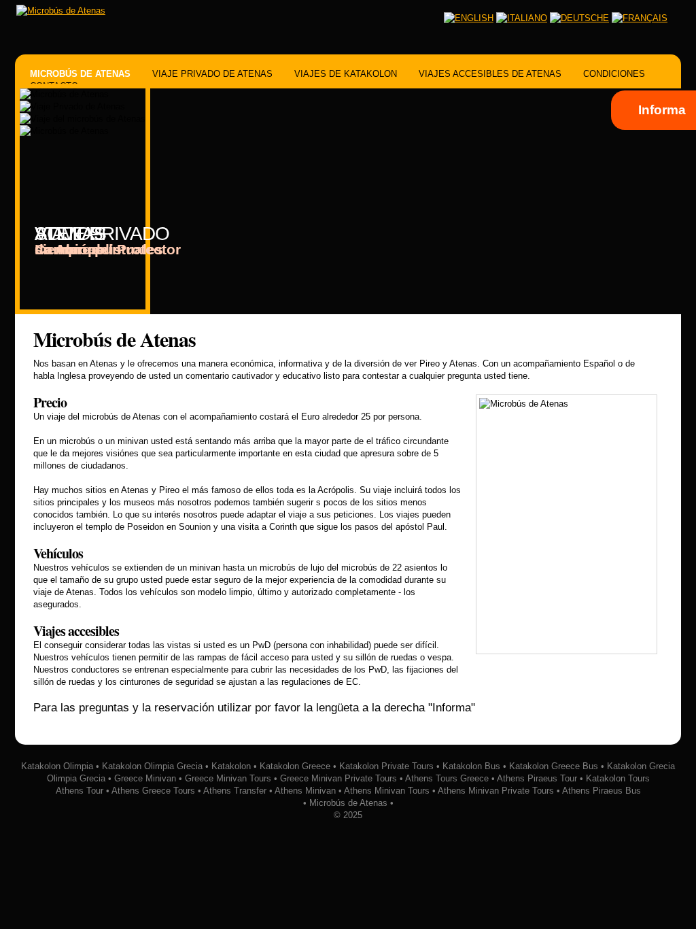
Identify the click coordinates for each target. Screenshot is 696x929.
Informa (662, 110)
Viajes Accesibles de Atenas (490, 74)
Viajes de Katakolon (345, 74)
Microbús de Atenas (80, 74)
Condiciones (614, 74)
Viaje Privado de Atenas (212, 74)
